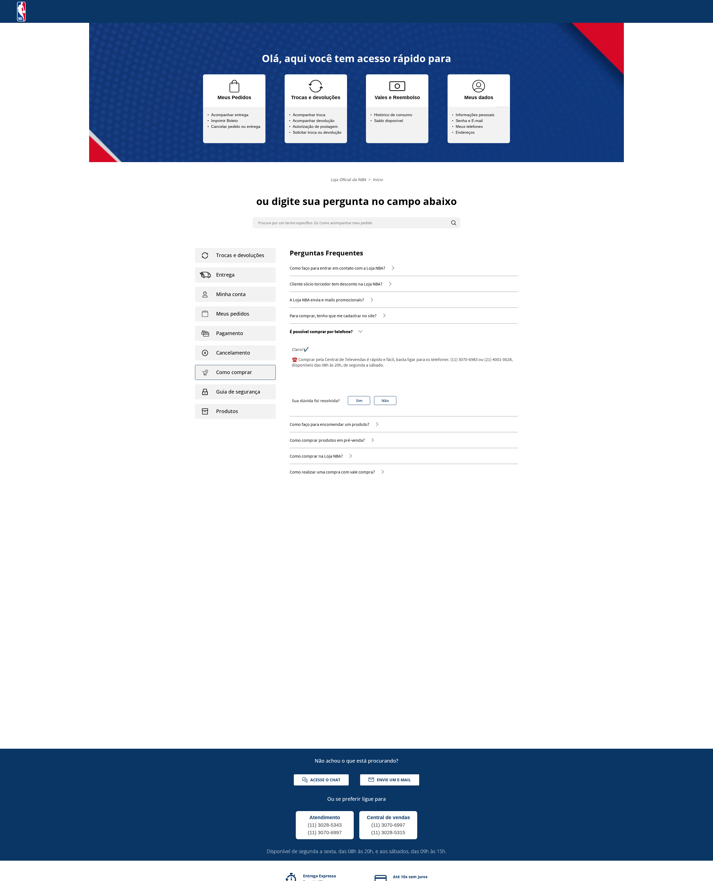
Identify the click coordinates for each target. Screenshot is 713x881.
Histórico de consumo (393, 115)
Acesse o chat (325, 779)
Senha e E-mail (469, 120)
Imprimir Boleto (224, 120)
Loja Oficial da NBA (348, 179)
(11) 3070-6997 (325, 832)
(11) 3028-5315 (388, 832)
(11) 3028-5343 (325, 825)
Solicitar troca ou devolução (317, 132)
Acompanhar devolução (313, 120)
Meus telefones (469, 126)
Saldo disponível (388, 120)
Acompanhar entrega (229, 115)
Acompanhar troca (309, 115)
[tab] (235, 255)
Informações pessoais (475, 115)
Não (385, 400)
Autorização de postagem (315, 126)
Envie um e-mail (394, 779)
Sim (359, 400)
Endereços (465, 132)
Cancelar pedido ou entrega (235, 126)
